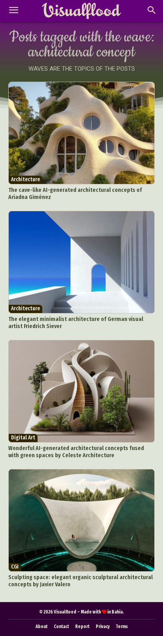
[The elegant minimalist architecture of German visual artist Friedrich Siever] (82, 262)
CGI (15, 566)
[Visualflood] (81, 11)
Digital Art (23, 437)
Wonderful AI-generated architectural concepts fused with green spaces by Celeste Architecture (76, 452)
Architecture (25, 179)
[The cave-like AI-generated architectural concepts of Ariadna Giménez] (82, 133)
